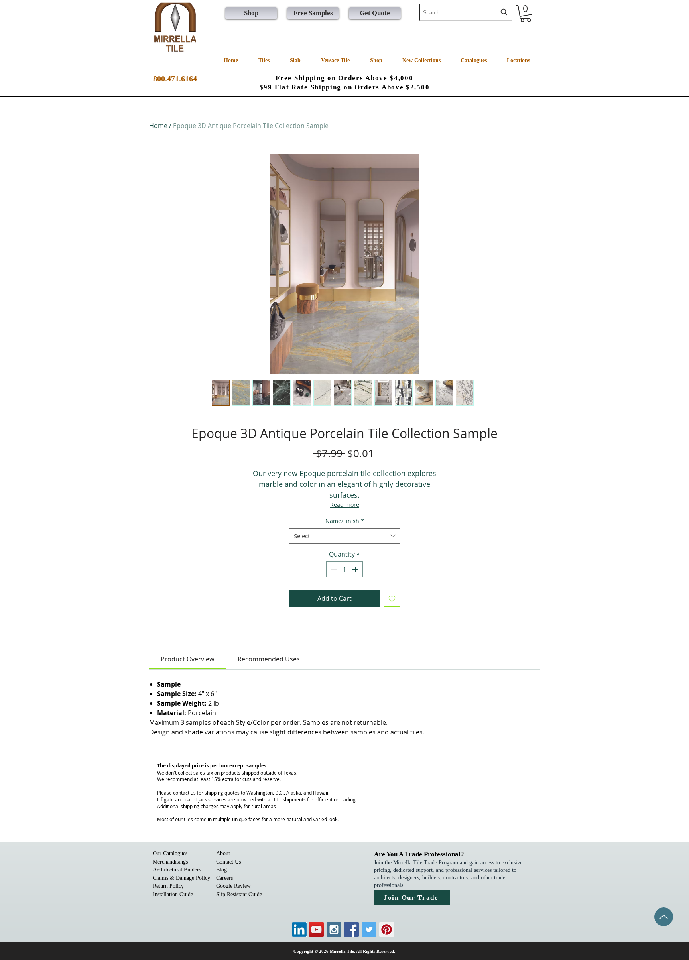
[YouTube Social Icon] (316, 929)
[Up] (663, 916)
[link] (187, 659)
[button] (525, 13)
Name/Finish (344, 521)
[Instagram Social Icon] (334, 929)
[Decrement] (333, 569)
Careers (224, 878)
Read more (344, 504)
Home (158, 125)
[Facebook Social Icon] (351, 929)
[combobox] (465, 12)
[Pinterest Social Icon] (386, 929)
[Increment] (356, 569)
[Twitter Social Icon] (369, 929)
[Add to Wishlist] (392, 598)
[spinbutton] (344, 569)
